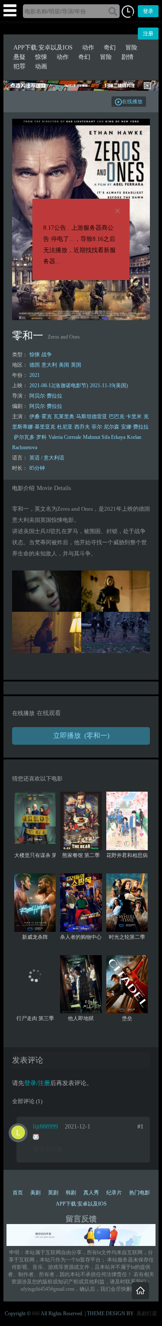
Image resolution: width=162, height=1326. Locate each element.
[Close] (117, 211)
